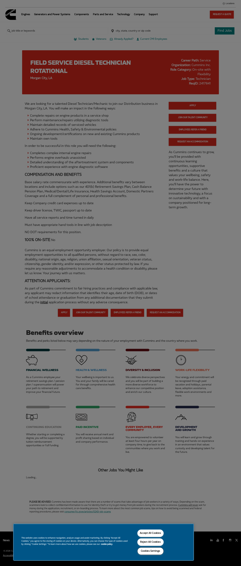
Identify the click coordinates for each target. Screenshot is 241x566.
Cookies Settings (150, 551)
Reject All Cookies (150, 542)
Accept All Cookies (150, 533)
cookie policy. (107, 544)
